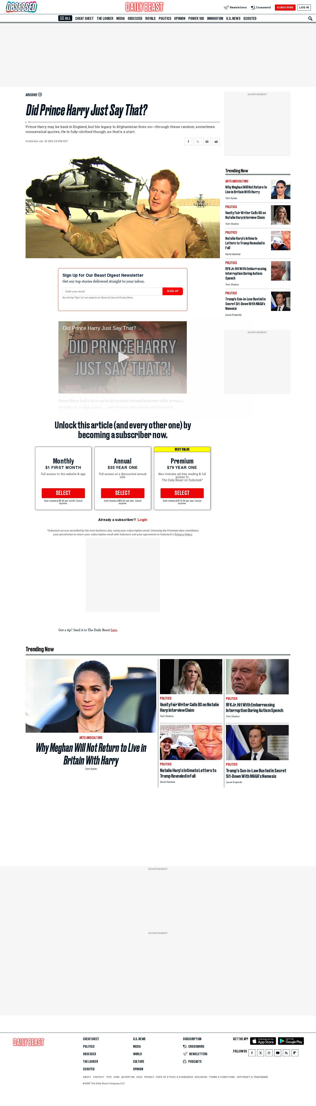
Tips (109, 1077)
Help (140, 1077)
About (87, 1077)
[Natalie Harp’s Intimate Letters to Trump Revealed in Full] (280, 249)
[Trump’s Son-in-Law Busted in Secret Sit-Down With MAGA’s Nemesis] (280, 310)
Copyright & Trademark (252, 1077)
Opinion (179, 18)
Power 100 (196, 18)
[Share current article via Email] (207, 141)
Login (142, 520)
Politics (165, 18)
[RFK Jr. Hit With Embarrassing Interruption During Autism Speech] (280, 279)
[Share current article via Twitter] (197, 141)
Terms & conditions (222, 1077)
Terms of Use (108, 298)
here (114, 630)
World (137, 1054)
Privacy (149, 1077)
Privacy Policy (126, 298)
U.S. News (233, 18)
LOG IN (304, 7)
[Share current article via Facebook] (188, 141)
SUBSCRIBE (285, 7)
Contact (98, 1077)
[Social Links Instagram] (269, 1053)
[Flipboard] (294, 1053)
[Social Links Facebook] (252, 1053)
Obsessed (135, 18)
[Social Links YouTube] (277, 1053)
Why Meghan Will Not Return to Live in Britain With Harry (91, 754)
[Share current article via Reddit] (216, 141)
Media (120, 18)
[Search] (310, 18)
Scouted (249, 18)
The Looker (105, 18)
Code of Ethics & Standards (174, 1077)
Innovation (215, 18)
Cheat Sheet (84, 18)
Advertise (128, 1077)
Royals (150, 18)
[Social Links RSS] (286, 1053)
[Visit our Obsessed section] (35, 7)
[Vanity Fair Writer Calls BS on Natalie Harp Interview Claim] (280, 223)
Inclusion (201, 1077)
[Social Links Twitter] (260, 1053)
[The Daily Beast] (144, 7)
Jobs (116, 1077)
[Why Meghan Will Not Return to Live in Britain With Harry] (280, 198)
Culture (138, 1061)
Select (63, 493)
